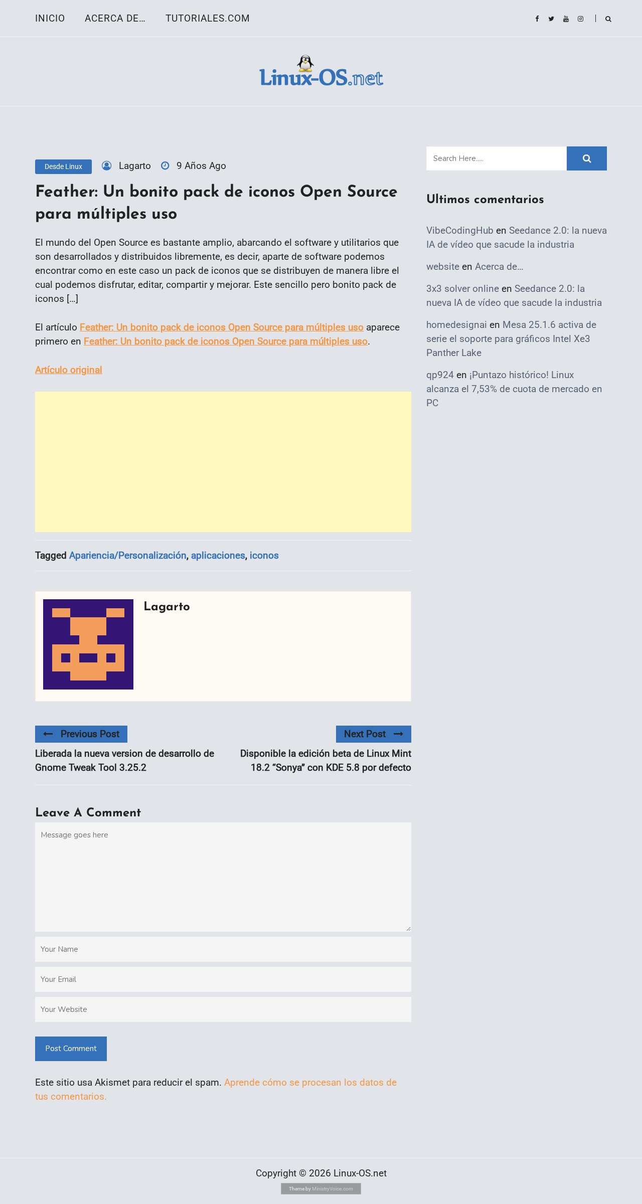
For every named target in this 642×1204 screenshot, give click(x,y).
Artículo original (68, 370)
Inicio (50, 18)
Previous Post (90, 734)
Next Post (365, 734)
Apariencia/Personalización (128, 555)
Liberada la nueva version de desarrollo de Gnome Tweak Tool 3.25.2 (124, 760)
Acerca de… (115, 18)
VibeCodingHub (460, 230)
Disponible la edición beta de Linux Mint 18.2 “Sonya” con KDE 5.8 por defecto (325, 760)
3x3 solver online (462, 288)
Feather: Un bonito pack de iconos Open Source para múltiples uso (222, 327)
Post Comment (71, 1049)
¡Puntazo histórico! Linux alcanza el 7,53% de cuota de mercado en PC (514, 389)
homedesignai (456, 324)
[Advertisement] (223, 462)
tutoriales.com (208, 18)
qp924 (440, 375)
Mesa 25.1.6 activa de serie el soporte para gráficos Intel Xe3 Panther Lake (511, 339)
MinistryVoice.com (332, 1188)
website (442, 266)
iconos (264, 555)
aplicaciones (218, 555)
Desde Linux (63, 166)
